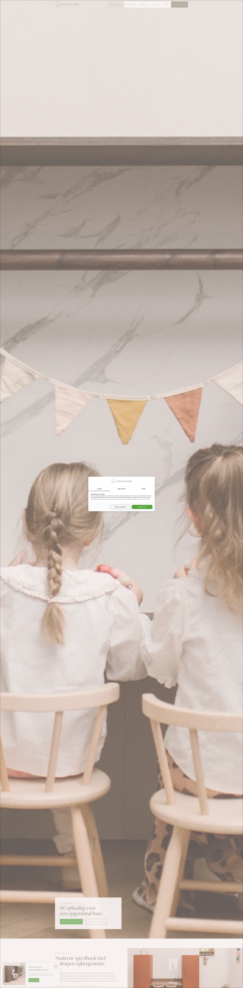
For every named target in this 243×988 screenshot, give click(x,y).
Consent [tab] (99, 489)
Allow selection (120, 507)
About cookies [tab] (121, 489)
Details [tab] (144, 489)
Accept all (142, 507)
